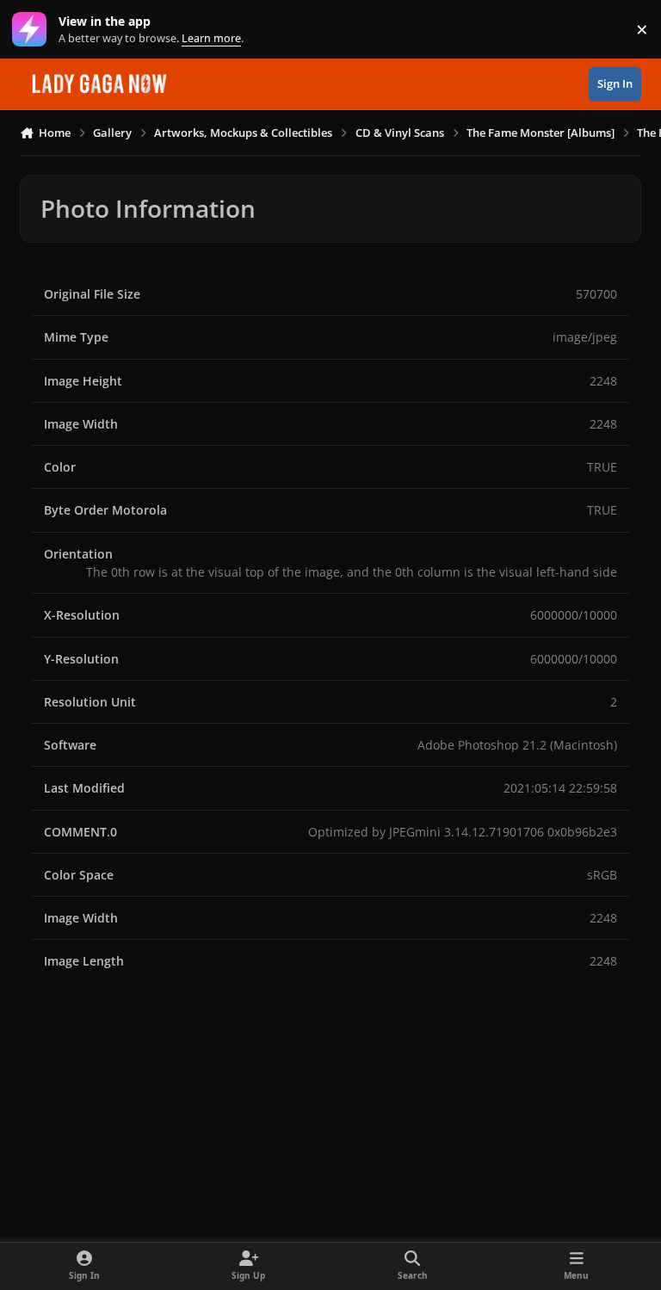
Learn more (33, 30)
